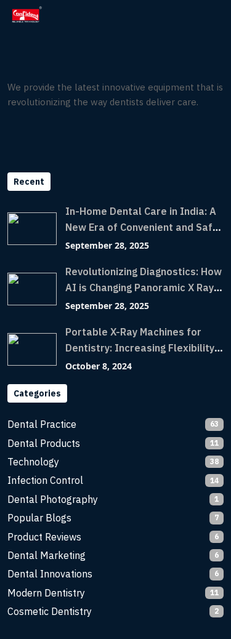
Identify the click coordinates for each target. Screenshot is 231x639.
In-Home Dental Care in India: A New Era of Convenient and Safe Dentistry (142, 227)
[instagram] (41, 135)
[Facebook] (18, 135)
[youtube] (64, 135)
